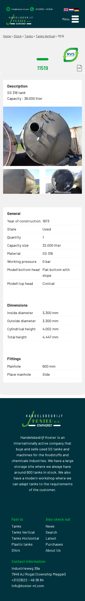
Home (7, 36)
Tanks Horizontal (25, 538)
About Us (53, 550)
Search (51, 532)
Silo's (16, 550)
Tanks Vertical (45, 36)
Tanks (29, 36)
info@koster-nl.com (20, 9)
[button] (70, 19)
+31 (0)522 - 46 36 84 (44, 9)
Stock (18, 36)
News (50, 526)
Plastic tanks (22, 544)
